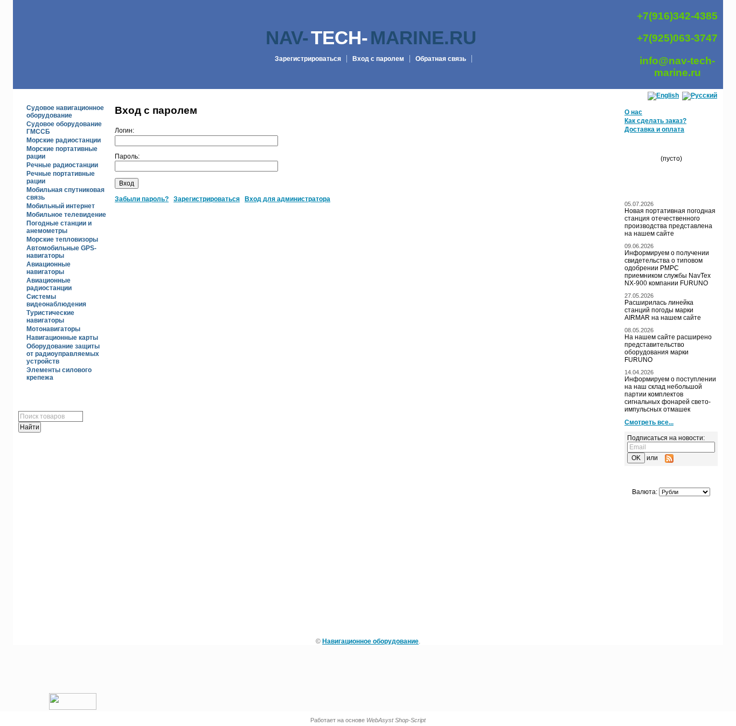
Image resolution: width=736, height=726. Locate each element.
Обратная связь (440, 59)
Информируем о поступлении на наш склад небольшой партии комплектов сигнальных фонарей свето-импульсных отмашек (670, 394)
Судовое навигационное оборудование (65, 111)
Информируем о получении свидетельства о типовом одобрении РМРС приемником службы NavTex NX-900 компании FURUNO (667, 268)
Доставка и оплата (654, 129)
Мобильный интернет (60, 206)
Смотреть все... (648, 422)
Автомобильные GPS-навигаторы (61, 251)
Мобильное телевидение (66, 214)
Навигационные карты (62, 337)
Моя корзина (675, 147)
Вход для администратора (287, 199)
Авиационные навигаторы (48, 268)
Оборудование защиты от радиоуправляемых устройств (63, 354)
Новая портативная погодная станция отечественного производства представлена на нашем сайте (670, 222)
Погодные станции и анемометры (59, 227)
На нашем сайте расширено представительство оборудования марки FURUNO (668, 348)
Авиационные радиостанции (49, 284)
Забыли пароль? (142, 199)
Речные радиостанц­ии (62, 165)
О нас (633, 112)
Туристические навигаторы (50, 316)
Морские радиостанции (63, 140)
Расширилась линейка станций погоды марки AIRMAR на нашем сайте (662, 310)
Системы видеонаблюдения (56, 300)
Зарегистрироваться (308, 59)
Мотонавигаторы (53, 329)
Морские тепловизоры (62, 239)
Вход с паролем (378, 59)
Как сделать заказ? (655, 121)
